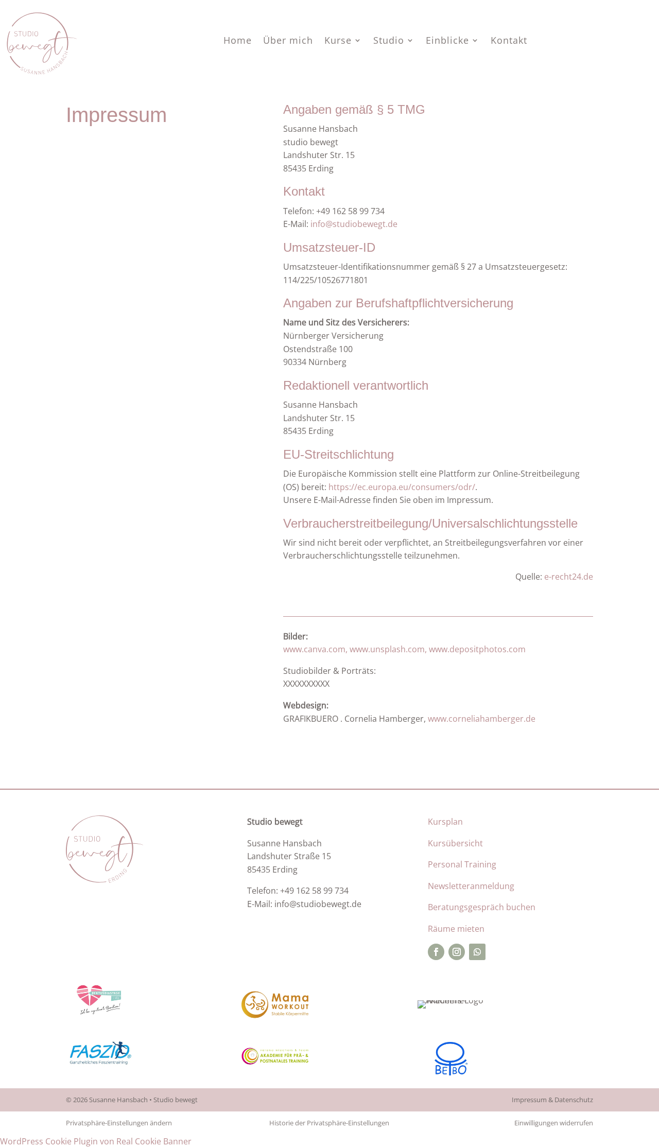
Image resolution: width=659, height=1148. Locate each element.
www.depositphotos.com (477, 649)
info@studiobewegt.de (353, 224)
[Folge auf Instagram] (456, 952)
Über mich (288, 41)
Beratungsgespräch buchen (481, 907)
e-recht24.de (568, 576)
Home (237, 41)
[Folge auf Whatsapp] (477, 952)
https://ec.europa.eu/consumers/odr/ (401, 487)
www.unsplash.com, (388, 649)
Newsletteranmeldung (471, 886)
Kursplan (445, 821)
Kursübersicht (455, 843)
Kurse (338, 41)
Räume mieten (456, 928)
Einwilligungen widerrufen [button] (553, 1122)
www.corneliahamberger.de (481, 718)
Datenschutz (573, 1099)
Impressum (529, 1099)
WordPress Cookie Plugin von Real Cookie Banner (96, 1141)
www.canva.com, (315, 649)
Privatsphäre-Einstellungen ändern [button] (119, 1122)
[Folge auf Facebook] (436, 952)
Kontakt (509, 41)
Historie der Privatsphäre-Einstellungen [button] (329, 1122)
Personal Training (462, 864)
